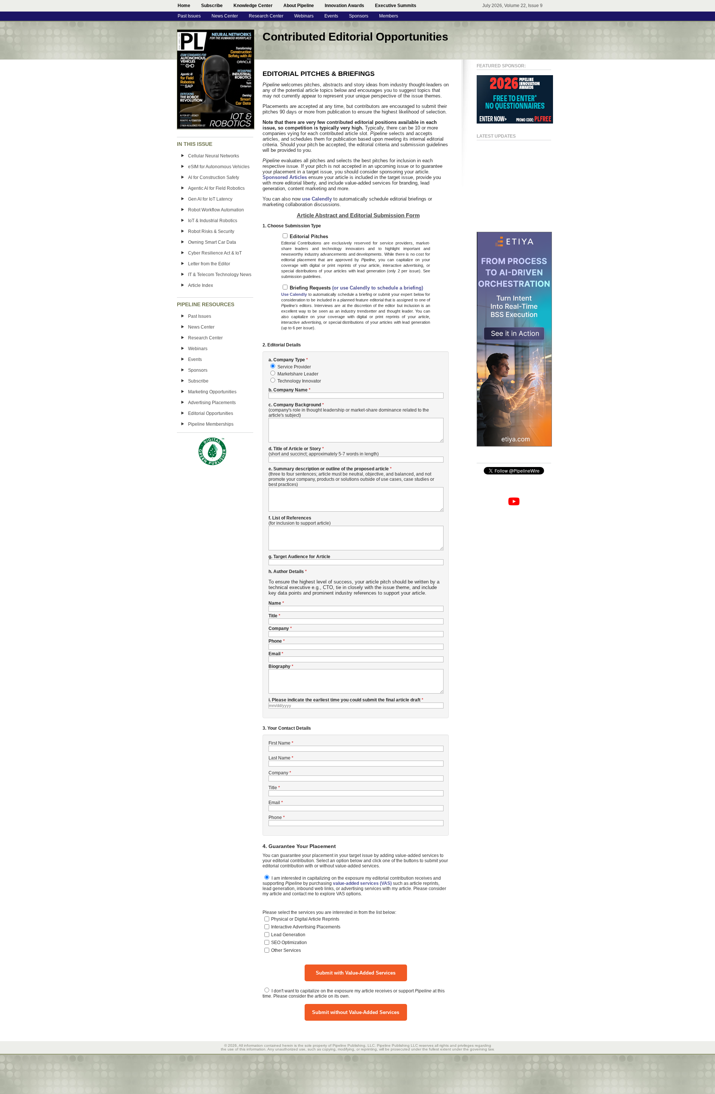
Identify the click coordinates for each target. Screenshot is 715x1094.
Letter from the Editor (209, 263)
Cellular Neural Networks (213, 156)
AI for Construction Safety (213, 177)
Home (184, 5)
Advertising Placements (212, 402)
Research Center (266, 16)
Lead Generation (288, 934)
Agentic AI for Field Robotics (216, 188)
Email (274, 802)
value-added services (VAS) (362, 883)
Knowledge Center (253, 5)
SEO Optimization (289, 942)
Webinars (304, 16)
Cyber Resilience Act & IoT (215, 253)
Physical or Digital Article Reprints (305, 919)
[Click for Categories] (515, 122)
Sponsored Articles (285, 177)
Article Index (200, 285)
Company (278, 772)
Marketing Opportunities (212, 391)
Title (272, 787)
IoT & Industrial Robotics (212, 220)
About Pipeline (298, 5)
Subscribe (212, 5)
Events (331, 16)
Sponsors (358, 16)
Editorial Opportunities (210, 413)
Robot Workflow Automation (216, 209)
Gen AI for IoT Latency (210, 199)
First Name (279, 743)
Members (388, 16)
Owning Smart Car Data (212, 242)
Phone (275, 817)
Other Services (286, 950)
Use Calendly (294, 294)
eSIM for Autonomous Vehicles (219, 166)
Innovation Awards (344, 5)
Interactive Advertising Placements (305, 927)
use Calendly (317, 199)
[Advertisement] (506, 182)
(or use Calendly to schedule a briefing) (377, 288)
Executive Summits (395, 5)
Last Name (279, 758)
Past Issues (189, 16)
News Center (225, 16)
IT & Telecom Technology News (219, 274)
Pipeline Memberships (210, 424)
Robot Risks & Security (211, 231)
